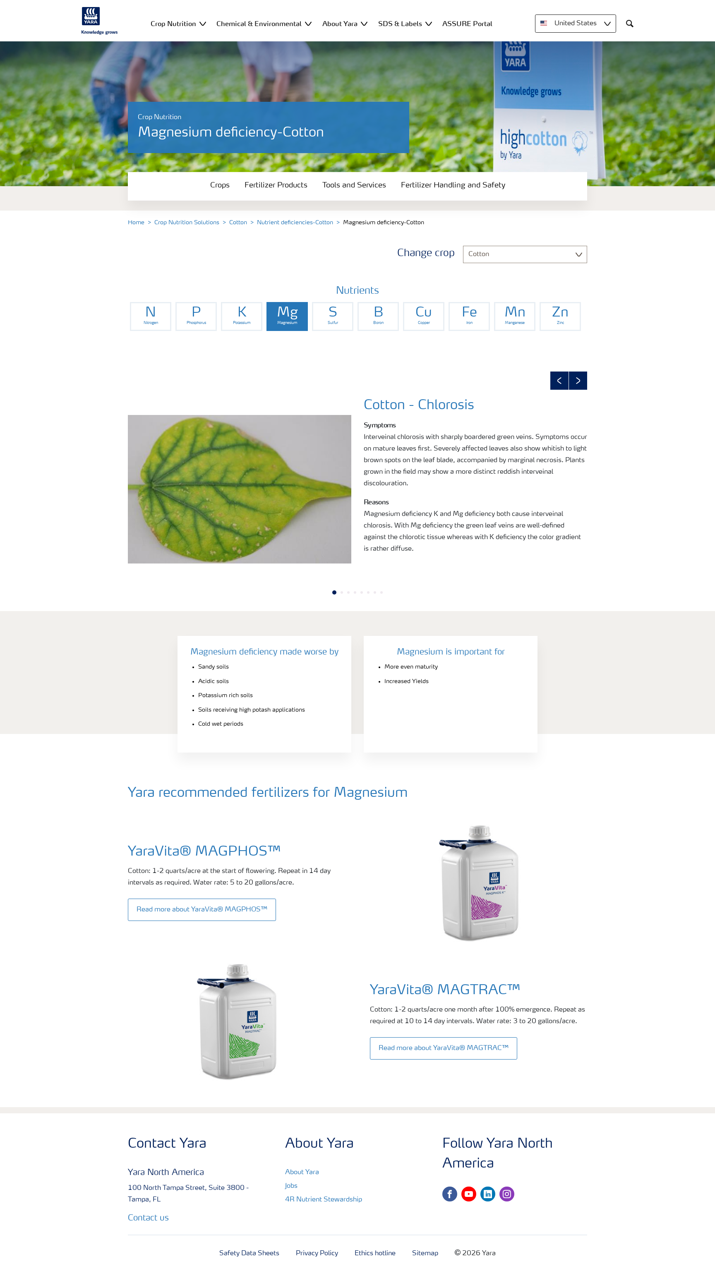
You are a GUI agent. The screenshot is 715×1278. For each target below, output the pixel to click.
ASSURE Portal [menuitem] (467, 23)
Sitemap (425, 1253)
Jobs (291, 1186)
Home (136, 222)
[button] (559, 381)
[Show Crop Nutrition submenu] (202, 23)
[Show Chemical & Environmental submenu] (308, 23)
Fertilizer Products (276, 185)
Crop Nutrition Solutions (186, 222)
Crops (220, 185)
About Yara (302, 1172)
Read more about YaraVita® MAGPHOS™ (202, 909)
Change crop (426, 254)
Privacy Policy (317, 1253)
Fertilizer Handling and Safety (453, 185)
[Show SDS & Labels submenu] (428, 23)
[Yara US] (100, 21)
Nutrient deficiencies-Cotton (295, 222)
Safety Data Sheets (249, 1253)
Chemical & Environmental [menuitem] (259, 23)
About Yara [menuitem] (340, 23)
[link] (150, 316)
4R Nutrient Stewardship (323, 1199)
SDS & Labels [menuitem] (400, 23)
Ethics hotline (375, 1253)
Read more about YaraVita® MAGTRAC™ (444, 1048)
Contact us (148, 1218)
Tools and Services (354, 185)
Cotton (238, 222)
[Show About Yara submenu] (364, 23)
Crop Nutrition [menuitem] (173, 23)
